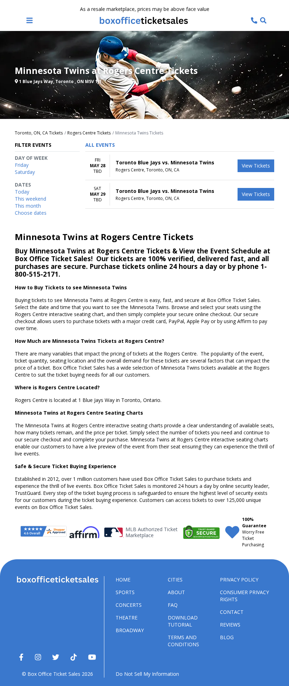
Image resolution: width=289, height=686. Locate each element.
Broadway (130, 630)
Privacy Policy (239, 579)
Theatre (126, 617)
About (176, 592)
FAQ (173, 605)
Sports (125, 592)
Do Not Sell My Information (147, 674)
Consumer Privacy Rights (244, 596)
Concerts (129, 605)
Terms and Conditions (183, 641)
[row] (179, 166)
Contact (232, 612)
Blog (227, 637)
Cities (175, 579)
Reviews (230, 624)
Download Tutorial (183, 621)
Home (123, 579)
